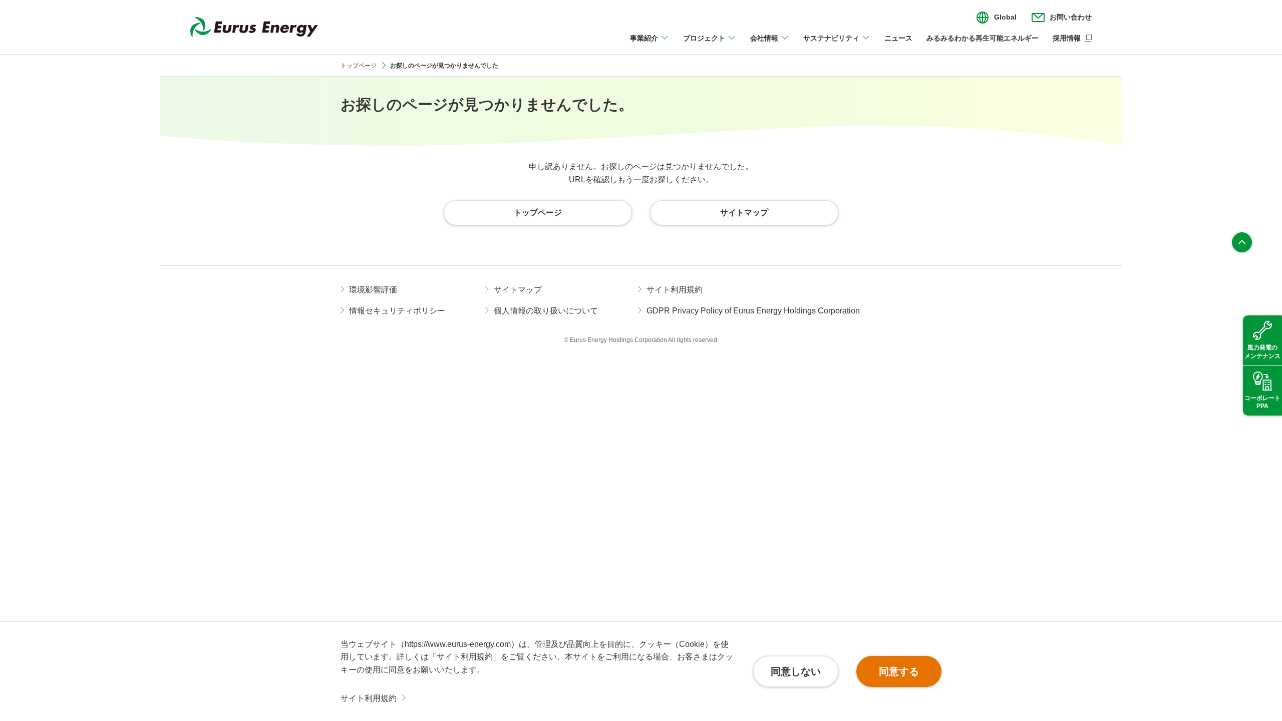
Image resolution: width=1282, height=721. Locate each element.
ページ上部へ (1242, 242)
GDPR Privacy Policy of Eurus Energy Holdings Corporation (753, 310)
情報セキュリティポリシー (397, 310)
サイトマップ (518, 289)
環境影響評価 (373, 289)
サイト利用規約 (369, 698)
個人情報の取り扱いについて (546, 310)
